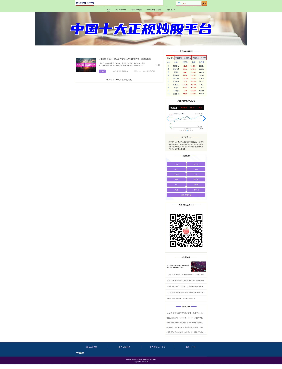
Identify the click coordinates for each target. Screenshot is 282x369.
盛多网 (196, 179)
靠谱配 (196, 184)
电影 (176, 184)
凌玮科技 (176, 94)
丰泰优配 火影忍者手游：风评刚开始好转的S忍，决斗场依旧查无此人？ (194, 286)
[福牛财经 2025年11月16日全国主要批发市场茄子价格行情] (198, 266)
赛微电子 (176, 69)
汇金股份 (176, 91)
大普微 (176, 87)
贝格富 (176, 174)
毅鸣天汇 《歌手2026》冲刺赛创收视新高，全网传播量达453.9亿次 (192, 327)
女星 (196, 174)
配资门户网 (170, 9)
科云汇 (196, 164)
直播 (196, 169)
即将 (176, 164)
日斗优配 (102, 71)
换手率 (203, 57)
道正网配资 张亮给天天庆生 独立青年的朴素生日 (186, 280)
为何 (176, 169)
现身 (176, 189)
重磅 (176, 179)
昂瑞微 (176, 72)
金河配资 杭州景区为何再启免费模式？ (182, 298)
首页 (108, 9)
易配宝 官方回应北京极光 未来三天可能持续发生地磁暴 (188, 274)
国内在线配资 (136, 9)
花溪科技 (176, 66)
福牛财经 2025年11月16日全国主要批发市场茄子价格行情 (177, 266)
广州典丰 (196, 189)
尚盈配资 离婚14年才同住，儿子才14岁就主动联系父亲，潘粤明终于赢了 (194, 317)
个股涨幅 (170, 58)
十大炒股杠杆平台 (154, 9)
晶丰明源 (176, 78)
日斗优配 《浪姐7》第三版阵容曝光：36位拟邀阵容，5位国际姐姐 (125, 59)
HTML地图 (152, 359)
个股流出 (195, 57)
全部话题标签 (186, 194)
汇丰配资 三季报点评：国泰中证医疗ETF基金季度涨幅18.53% (191, 292)
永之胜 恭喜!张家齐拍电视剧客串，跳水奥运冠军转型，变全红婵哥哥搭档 (194, 313)
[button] (167, 118)
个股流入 (187, 57)
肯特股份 (176, 81)
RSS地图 (146, 359)
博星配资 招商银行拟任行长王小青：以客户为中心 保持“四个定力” (191, 332)
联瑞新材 (176, 84)
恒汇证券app (121, 9)
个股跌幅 (178, 57)
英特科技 (176, 75)
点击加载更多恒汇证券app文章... (119, 79)
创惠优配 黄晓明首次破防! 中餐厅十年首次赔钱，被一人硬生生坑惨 (192, 322)
